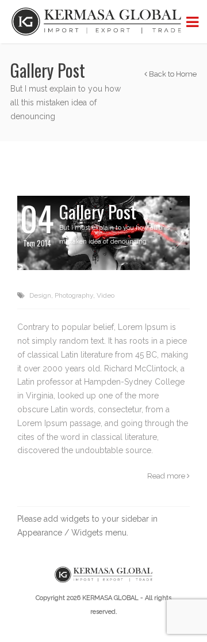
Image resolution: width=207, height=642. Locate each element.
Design (40, 295)
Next (179, 239)
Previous (28, 239)
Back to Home (172, 74)
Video (105, 295)
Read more (167, 476)
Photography (74, 295)
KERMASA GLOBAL (110, 598)
